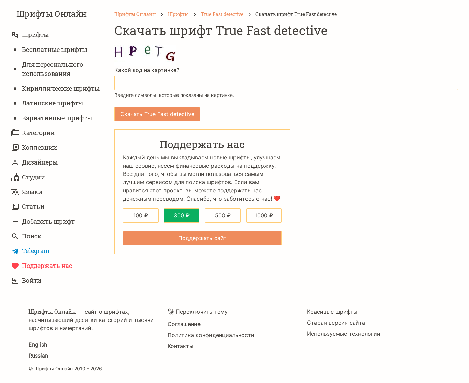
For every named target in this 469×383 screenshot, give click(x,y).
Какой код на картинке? (146, 70)
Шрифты (35, 35)
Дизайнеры (40, 162)
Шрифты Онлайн (51, 13)
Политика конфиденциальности (211, 334)
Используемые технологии (343, 333)
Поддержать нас (47, 265)
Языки (32, 192)
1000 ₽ (264, 215)
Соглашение (184, 323)
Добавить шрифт (48, 221)
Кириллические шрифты (61, 88)
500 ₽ (223, 215)
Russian (38, 355)
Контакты (180, 345)
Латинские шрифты (52, 103)
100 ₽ (140, 215)
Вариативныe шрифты (57, 118)
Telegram (35, 251)
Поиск (31, 236)
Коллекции (39, 147)
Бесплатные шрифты (54, 49)
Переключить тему (202, 311)
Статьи (33, 206)
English (37, 344)
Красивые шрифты (332, 311)
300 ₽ (182, 215)
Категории (38, 132)
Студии (33, 177)
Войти (31, 280)
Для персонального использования (52, 69)
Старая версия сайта (336, 322)
